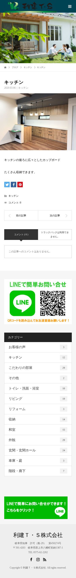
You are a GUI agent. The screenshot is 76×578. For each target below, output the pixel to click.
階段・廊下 (36, 471)
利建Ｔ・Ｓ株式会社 (38, 535)
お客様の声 (36, 347)
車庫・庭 (36, 460)
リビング (37, 398)
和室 (37, 429)
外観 (37, 440)
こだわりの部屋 (37, 367)
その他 (36, 378)
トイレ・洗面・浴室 (37, 388)
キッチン (23, 87)
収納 (37, 419)
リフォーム (36, 409)
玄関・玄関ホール (37, 450)
